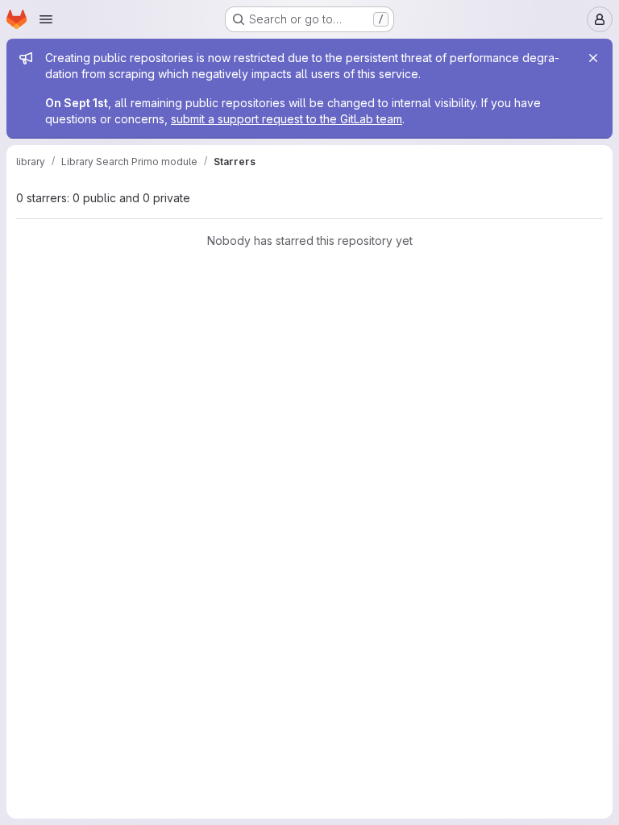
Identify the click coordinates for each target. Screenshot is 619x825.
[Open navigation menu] (46, 19)
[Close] (593, 58)
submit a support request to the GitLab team (286, 119)
